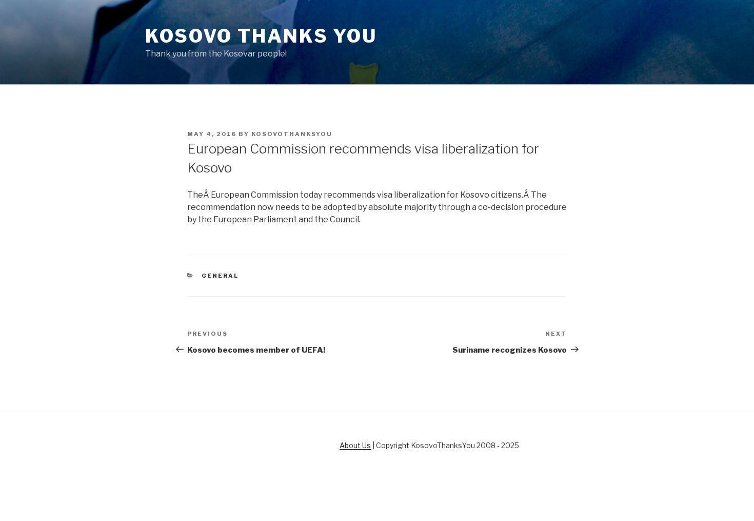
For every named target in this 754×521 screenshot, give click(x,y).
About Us (355, 445)
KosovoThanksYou (291, 134)
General (220, 275)
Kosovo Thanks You (261, 36)
